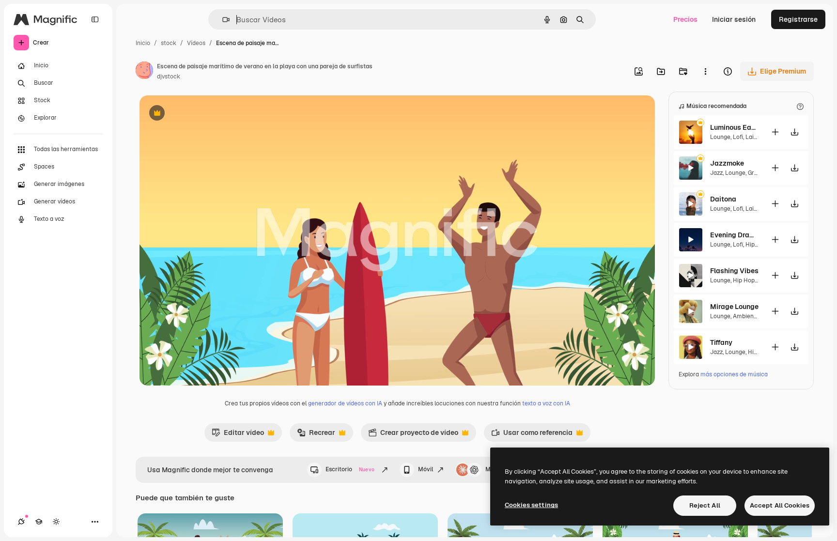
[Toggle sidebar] (95, 19)
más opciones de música (734, 374)
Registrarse (798, 19)
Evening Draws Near (734, 235)
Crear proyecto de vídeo (413, 435)
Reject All (704, 505)
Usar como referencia (532, 435)
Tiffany (721, 342)
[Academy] (38, 521)
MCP (492, 469)
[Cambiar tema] (56, 521)
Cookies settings (531, 505)
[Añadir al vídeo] (775, 131)
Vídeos (196, 43)
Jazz (716, 173)
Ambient (744, 316)
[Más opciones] (705, 71)
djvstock (168, 76)
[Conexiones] (21, 521)
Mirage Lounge (734, 306)
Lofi (738, 137)
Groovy (757, 173)
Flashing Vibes (734, 270)
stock (168, 43)
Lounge (720, 137)
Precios (685, 19)
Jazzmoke (727, 163)
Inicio (143, 43)
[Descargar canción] (794, 131)
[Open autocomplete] (222, 19)
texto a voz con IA (546, 403)
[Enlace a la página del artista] (144, 72)
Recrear (316, 435)
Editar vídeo (238, 435)
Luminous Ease (734, 127)
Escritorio (350, 469)
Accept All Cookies (779, 505)
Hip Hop (756, 244)
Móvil (425, 469)
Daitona (723, 199)
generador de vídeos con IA (345, 403)
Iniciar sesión (734, 19)
